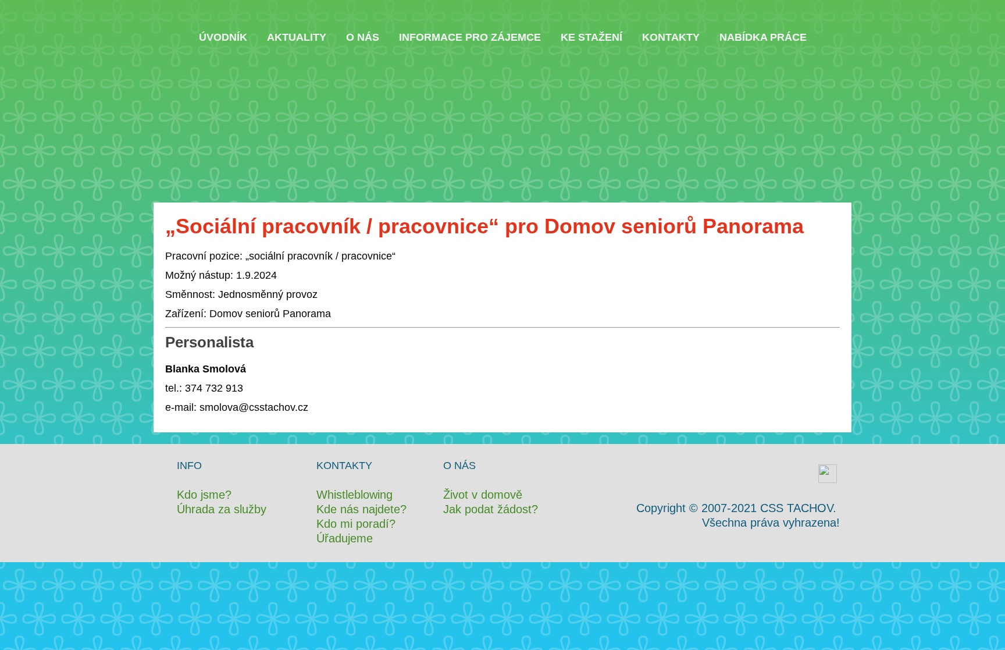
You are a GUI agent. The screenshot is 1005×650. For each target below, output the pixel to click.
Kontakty (671, 37)
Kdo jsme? (204, 494)
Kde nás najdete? (361, 509)
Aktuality (296, 37)
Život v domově (482, 494)
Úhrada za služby (221, 509)
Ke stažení (591, 37)
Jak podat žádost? (490, 509)
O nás (362, 37)
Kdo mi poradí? (355, 523)
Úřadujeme (344, 538)
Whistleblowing (354, 494)
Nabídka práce (763, 37)
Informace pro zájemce (470, 37)
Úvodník (223, 37)
